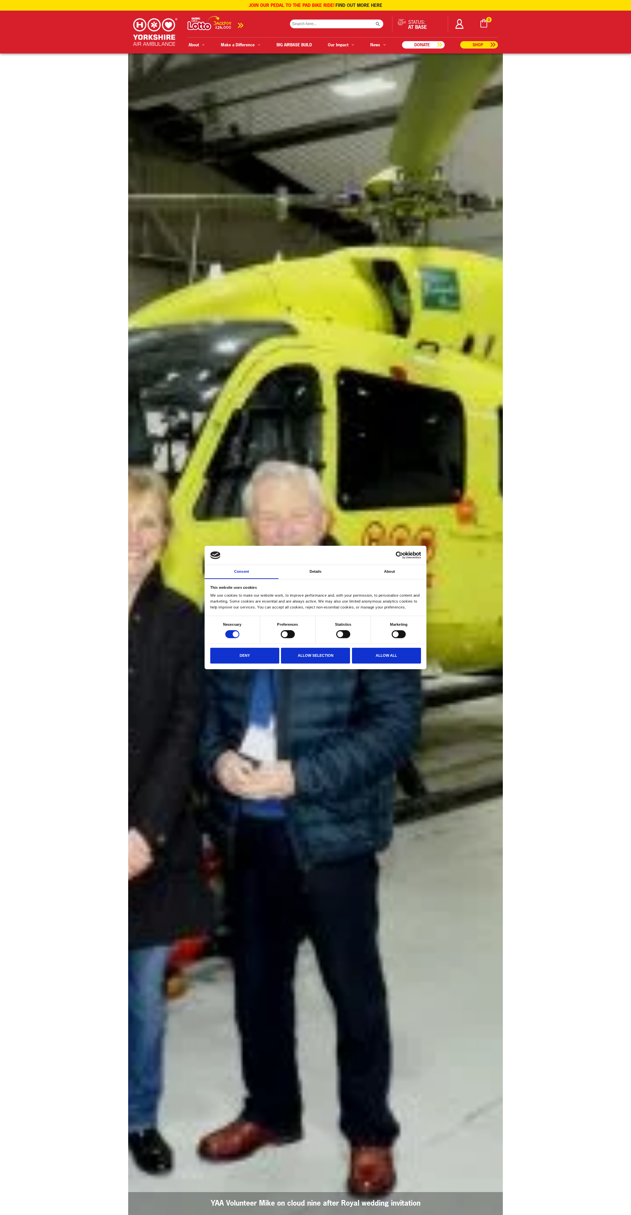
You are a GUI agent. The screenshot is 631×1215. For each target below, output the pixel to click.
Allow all (386, 655)
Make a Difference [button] (238, 44)
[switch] (288, 634)
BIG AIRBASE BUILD (294, 44)
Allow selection (315, 655)
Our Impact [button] (338, 44)
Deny (245, 655)
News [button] (375, 44)
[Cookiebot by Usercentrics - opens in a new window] (399, 555)
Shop (478, 44)
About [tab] (389, 571)
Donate (422, 44)
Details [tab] (316, 571)
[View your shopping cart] (483, 24)
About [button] (194, 44)
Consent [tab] (241, 571)
